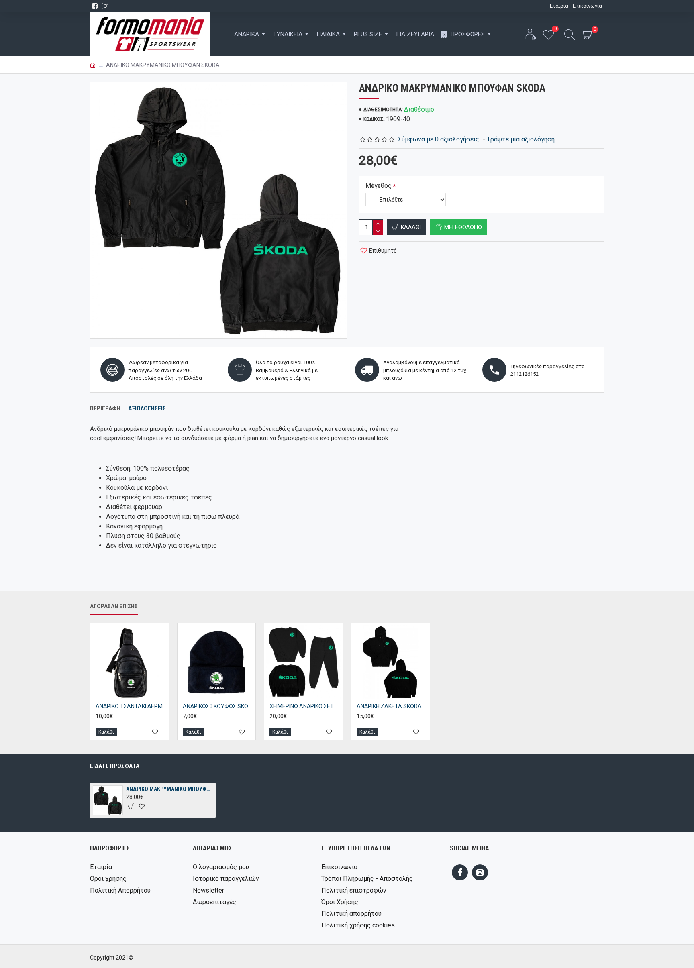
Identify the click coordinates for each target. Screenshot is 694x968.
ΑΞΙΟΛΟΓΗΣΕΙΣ (147, 408)
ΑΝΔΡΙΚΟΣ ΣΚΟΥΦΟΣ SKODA (218, 706)
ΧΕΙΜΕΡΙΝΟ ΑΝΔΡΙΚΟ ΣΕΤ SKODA (305, 706)
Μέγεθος (378, 186)
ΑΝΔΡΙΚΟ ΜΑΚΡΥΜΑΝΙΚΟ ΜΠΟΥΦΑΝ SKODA (169, 789)
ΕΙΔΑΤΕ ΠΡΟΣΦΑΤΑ (114, 766)
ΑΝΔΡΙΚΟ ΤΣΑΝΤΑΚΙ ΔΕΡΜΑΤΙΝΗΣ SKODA (131, 706)
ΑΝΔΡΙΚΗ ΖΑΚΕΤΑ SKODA (389, 706)
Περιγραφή (105, 408)
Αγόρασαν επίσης (114, 606)
